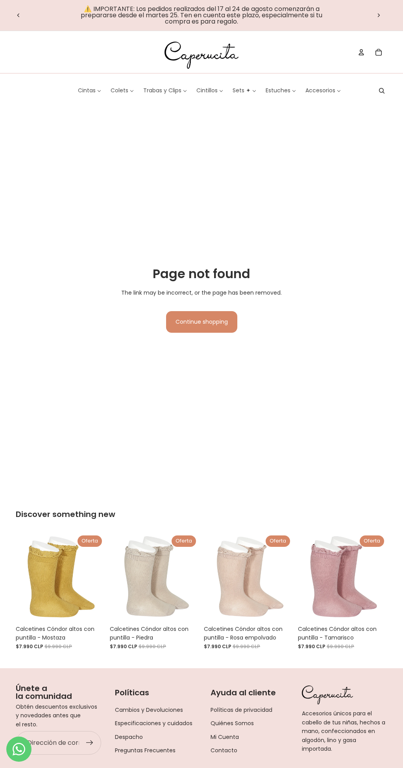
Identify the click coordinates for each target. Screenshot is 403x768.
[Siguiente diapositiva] (378, 15)
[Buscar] (381, 90)
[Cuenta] (361, 52)
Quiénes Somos (232, 723)
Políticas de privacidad (241, 710)
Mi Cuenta (225, 737)
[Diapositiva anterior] (18, 15)
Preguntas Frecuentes (145, 750)
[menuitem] (89, 90)
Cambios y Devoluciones (149, 710)
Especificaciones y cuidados (153, 723)
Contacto (224, 750)
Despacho (129, 737)
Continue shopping (202, 322)
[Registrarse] (89, 743)
